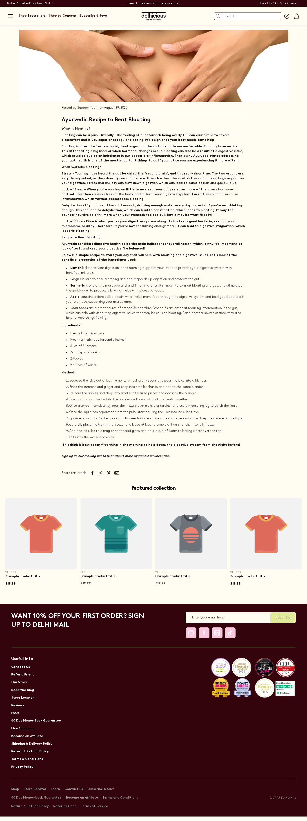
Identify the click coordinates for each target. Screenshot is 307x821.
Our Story (19, 682)
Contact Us (20, 667)
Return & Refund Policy (30, 751)
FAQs (15, 713)
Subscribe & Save (101, 789)
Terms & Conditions (27, 759)
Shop (15, 789)
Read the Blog (22, 690)
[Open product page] (41, 533)
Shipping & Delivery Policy (31, 743)
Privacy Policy (22, 767)
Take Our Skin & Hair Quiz (278, 3)
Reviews (17, 705)
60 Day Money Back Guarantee (36, 720)
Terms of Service (94, 806)
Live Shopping (22, 728)
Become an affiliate (27, 736)
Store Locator (22, 697)
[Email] (116, 473)
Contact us (74, 789)
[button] (10, 16)
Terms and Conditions (120, 797)
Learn (55, 789)
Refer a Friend (22, 674)
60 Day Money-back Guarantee (36, 797)
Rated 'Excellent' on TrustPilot (28, 3)
